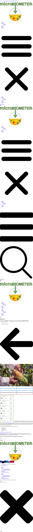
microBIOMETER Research (7, 476)
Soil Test (3, 97)
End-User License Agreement (5, 478)
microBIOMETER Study (6, 469)
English (1, 105)
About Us (3, 23)
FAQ (2, 26)
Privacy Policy (3, 471)
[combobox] (3, 482)
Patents (2, 467)
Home (2, 22)
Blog (2, 102)
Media (2, 470)
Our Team (4, 99)
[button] (16, 62)
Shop (2, 100)
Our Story (4, 24)
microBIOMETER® (3, 433)
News (2, 468)
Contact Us (3, 27)
